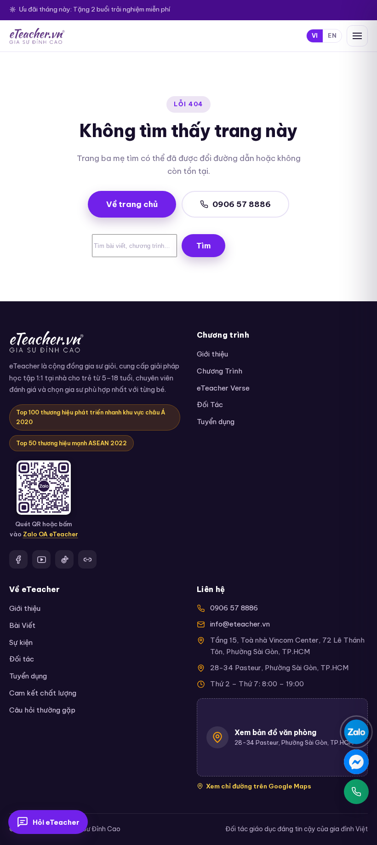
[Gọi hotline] (356, 791)
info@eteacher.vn (240, 624)
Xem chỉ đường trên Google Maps (258, 786)
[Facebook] (18, 559)
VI (315, 35)
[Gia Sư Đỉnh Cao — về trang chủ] (37, 36)
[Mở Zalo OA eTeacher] (43, 487)
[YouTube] (41, 559)
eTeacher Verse (223, 388)
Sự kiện (21, 642)
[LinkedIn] (87, 559)
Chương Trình (219, 371)
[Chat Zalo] (356, 731)
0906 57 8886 (241, 204)
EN (332, 35)
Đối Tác (210, 404)
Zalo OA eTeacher (50, 534)
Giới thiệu (212, 354)
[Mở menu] (357, 35)
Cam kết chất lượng (42, 693)
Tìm (203, 245)
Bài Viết (22, 625)
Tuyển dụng (215, 421)
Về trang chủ (132, 204)
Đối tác (21, 659)
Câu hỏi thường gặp (42, 710)
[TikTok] (64, 559)
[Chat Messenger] (356, 761)
